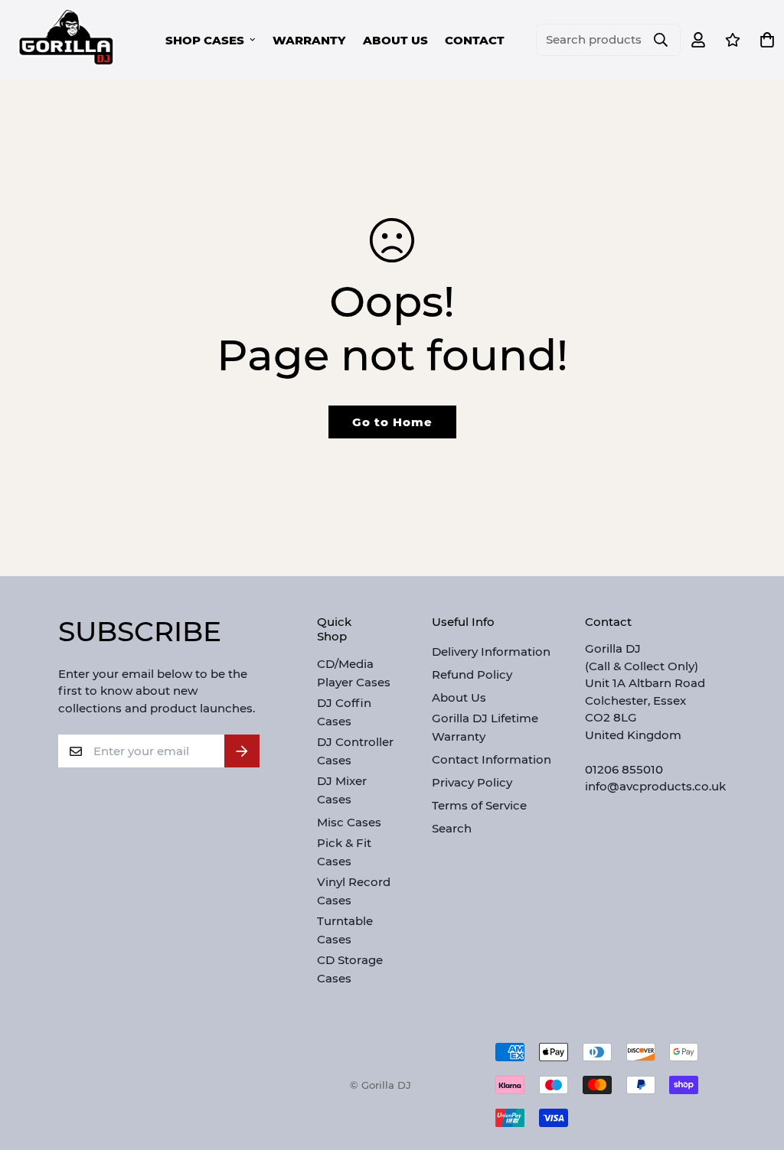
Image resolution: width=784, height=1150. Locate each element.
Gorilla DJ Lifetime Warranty (485, 727)
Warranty (309, 40)
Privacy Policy (472, 782)
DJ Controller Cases (355, 751)
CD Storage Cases (350, 969)
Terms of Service (479, 805)
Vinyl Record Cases (353, 891)
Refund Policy (472, 674)
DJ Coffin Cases (344, 712)
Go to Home (392, 422)
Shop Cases (204, 40)
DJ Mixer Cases (342, 790)
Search (452, 828)
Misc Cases (349, 822)
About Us (395, 40)
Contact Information (491, 759)
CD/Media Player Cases (353, 672)
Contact (475, 40)
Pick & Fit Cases (344, 852)
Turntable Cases (345, 930)
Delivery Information (491, 651)
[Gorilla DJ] (66, 40)
